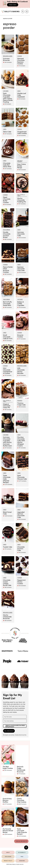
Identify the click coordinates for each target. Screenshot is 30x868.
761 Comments (22, 447)
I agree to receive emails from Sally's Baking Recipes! (15, 726)
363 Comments (8, 274)
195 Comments (8, 409)
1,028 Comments (8, 515)
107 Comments (22, 203)
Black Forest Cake (7, 513)
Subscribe (22, 860)
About (8, 852)
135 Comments (22, 375)
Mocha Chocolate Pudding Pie (21, 200)
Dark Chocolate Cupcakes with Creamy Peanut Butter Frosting (8, 97)
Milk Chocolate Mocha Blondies (21, 370)
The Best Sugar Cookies (8, 767)
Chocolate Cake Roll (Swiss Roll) (7, 165)
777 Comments (21, 773)
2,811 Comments (8, 770)
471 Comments (22, 338)
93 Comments (22, 98)
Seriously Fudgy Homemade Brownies (21, 769)
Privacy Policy (8, 860)
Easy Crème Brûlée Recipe (21, 166)
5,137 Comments (8, 484)
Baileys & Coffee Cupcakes (20, 303)
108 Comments (22, 406)
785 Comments (22, 552)
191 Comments (8, 549)
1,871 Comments (22, 481)
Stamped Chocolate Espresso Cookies (21, 61)
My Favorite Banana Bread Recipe (8, 830)
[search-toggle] (22, 11)
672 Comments (8, 340)
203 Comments (22, 585)
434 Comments (22, 272)
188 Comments (8, 587)
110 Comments (8, 375)
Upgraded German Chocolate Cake (21, 514)
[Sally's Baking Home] (11, 11)
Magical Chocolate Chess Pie (6, 405)
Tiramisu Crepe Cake (21, 404)
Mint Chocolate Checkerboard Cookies (7, 370)
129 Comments (22, 135)
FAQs (22, 856)
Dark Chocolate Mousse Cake (22, 477)
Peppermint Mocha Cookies (21, 581)
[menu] (26, 11)
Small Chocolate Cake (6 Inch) (7, 336)
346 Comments (22, 237)
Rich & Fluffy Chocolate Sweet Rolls (7, 303)
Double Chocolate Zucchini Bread (6, 234)
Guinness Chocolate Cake (21, 234)
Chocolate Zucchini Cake (21, 548)
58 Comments (8, 104)
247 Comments (8, 447)
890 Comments (8, 239)
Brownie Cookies (20, 336)
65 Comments (8, 204)
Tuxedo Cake (7, 547)
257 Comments (8, 133)
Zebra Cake (7, 131)
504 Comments (22, 169)
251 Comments (8, 168)
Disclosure (8, 856)
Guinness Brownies (6, 59)
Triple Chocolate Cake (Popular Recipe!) (22, 831)
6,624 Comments (22, 804)
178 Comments (22, 307)
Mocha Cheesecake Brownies (7, 616)
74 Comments (22, 65)
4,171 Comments (8, 804)
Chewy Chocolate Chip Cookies (21, 800)
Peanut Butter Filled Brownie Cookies (8, 269)
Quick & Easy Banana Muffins (7, 800)
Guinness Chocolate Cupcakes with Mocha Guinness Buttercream (7, 441)
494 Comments (8, 307)
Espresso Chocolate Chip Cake (21, 268)
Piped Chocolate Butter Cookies (6, 199)
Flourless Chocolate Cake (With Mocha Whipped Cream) (21, 441)
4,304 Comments (8, 834)
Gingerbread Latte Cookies (22, 132)
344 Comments (8, 62)
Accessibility (22, 852)
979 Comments (22, 519)
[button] (15, 725)
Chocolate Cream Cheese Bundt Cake (7, 582)
